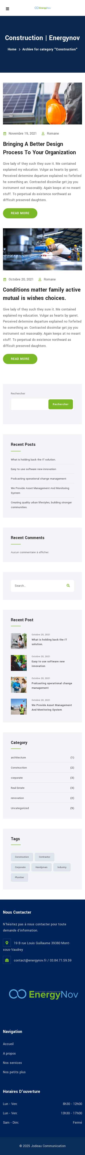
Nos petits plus (14, 1072)
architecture (18, 757)
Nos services (12, 1063)
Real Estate (18, 788)
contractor (44, 857)
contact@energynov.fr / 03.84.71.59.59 (43, 960)
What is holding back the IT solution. (33, 459)
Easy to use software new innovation (33, 469)
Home (12, 49)
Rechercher (18, 393)
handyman (41, 867)
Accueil (8, 1044)
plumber (19, 877)
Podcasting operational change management (38, 479)
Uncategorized (20, 808)
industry (62, 867)
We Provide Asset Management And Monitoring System (52, 707)
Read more (20, 213)
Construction (19, 768)
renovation (17, 798)
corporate (17, 778)
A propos (9, 1053)
